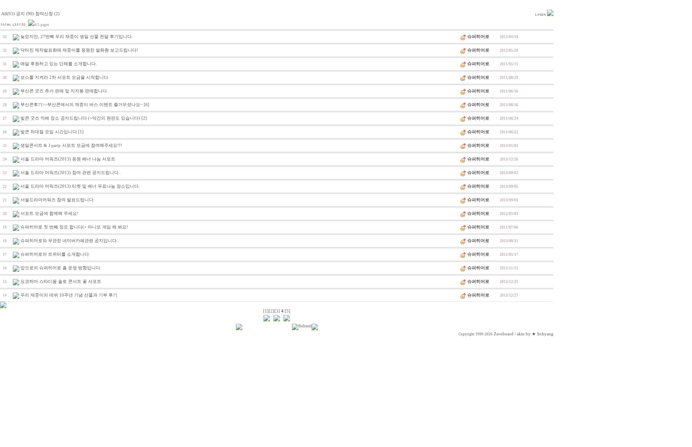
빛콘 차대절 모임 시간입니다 (48, 132)
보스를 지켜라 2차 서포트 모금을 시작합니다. (64, 77)
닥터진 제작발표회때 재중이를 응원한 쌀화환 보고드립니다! (79, 50)
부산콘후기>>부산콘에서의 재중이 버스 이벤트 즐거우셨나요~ (81, 104)
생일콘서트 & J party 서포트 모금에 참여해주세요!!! (71, 145)
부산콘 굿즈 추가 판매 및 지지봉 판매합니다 (63, 91)
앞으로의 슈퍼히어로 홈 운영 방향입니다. (60, 268)
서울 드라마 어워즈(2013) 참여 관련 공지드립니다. (70, 172)
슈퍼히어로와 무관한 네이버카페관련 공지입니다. (69, 241)
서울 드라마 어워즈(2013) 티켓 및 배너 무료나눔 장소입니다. (80, 186)
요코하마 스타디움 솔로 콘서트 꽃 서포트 (60, 281)
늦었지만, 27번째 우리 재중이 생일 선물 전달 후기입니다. (76, 36)
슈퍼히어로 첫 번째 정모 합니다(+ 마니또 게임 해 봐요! (74, 227)
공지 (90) (25, 14)
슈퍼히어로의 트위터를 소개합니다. (55, 254)
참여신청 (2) (47, 14)
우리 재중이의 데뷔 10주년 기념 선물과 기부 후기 (68, 295)
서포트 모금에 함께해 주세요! (49, 213)
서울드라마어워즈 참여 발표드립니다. (57, 200)
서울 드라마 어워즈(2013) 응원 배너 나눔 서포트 (67, 159)
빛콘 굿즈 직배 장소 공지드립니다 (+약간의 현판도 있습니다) (80, 118)
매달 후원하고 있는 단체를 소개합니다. (58, 64)
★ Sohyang (542, 334)
